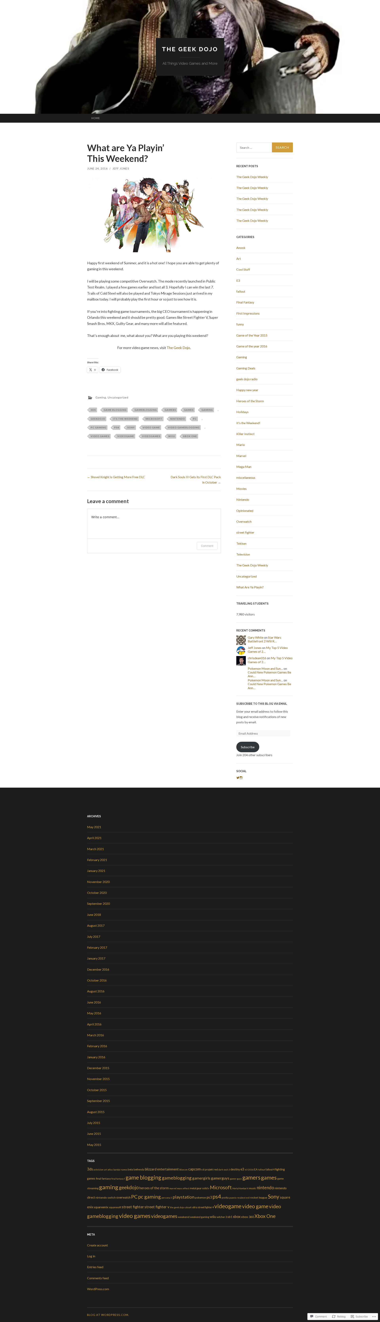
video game (151, 427)
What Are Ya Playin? (250, 587)
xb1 (229, 1217)
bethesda (139, 1169)
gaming (207, 409)
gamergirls (201, 1178)
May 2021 (94, 827)
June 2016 (94, 1002)
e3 (242, 1169)
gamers (170, 409)
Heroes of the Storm (250, 401)
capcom (194, 1169)
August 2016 (95, 991)
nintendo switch (106, 1197)
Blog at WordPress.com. (108, 1314)
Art (238, 258)
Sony (131, 427)
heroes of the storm (154, 1188)
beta (130, 1169)
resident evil (243, 1197)
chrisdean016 (257, 658)
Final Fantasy (245, 302)
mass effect (183, 1188)
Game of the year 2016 (251, 346)
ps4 (116, 427)
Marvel (241, 456)
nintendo (177, 418)
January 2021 (96, 870)
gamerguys (220, 1178)
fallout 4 (270, 1169)
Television (243, 554)
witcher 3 (222, 1217)
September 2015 (98, 1101)
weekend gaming (199, 1217)
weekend (183, 1217)
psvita (225, 1197)
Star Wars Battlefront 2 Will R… (264, 639)
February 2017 (97, 947)
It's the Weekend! (248, 423)
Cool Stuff (243, 269)
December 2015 (98, 1068)
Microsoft (154, 418)
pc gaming (98, 427)
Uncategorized (118, 397)
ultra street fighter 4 (203, 1207)
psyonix (232, 1197)
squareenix (101, 1207)
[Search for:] (264, 147)
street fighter (245, 532)
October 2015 (97, 1090)
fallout (240, 291)
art (105, 1169)
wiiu (171, 436)
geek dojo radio (246, 379)
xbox (236, 1216)
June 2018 (94, 914)
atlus (110, 1169)
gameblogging (146, 409)
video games (100, 436)
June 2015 (94, 1133)
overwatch (123, 1197)
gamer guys (236, 1178)
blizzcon (183, 1169)
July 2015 (93, 1123)
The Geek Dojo (190, 49)
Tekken (241, 543)
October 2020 (97, 892)
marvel (173, 1188)
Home (95, 118)
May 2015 (94, 1145)
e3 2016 (249, 1169)
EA (256, 1169)
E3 (238, 280)
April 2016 (94, 1024)
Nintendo (242, 499)
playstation (183, 1197)
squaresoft (115, 1207)
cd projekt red (209, 1169)
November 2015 (98, 1079)
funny (240, 324)
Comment (207, 545)
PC (195, 418)
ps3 (209, 1197)
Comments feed (98, 1278)
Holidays (242, 412)
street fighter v (156, 1206)
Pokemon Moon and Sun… (265, 668)
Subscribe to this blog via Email (261, 703)
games (189, 409)
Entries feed (95, 1267)
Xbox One (190, 436)
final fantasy (103, 1178)
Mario (240, 445)
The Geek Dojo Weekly (252, 177)
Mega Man (243, 466)
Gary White (255, 637)
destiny (235, 1169)
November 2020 (98, 882)
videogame (125, 436)
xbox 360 (247, 1217)
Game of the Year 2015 (251, 335)
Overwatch (244, 521)
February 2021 (97, 860)
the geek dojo (177, 1207)
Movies (241, 488)
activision (98, 1169)
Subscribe (248, 747)
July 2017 (93, 936)
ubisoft (188, 1207)
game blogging (115, 409)
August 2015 (95, 1112)
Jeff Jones (120, 168)
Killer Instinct (245, 434)
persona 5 (167, 1197)
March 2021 (95, 849)
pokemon (200, 1197)
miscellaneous (245, 477)
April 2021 (94, 838)
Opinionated (244, 510)
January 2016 (96, 1057)
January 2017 (96, 958)
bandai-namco (120, 1169)
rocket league (258, 1197)
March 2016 (95, 1035)
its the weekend (125, 418)
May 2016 (94, 1013)
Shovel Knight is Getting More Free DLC (116, 477)
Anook (240, 247)
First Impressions (248, 313)
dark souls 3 (224, 1169)
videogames (151, 436)
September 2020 (98, 903)
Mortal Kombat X (240, 1188)
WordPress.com (98, 1289)
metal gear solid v (199, 1188)
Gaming (100, 397)
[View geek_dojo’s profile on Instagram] (241, 777)
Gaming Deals (245, 368)
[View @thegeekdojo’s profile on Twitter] (237, 777)
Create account (97, 1245)
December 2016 (98, 969)
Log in (91, 1256)
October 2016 (97, 980)
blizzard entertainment (162, 1169)
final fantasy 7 (118, 1178)
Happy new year (247, 390)
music (252, 1188)
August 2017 (95, 925)
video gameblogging (184, 427)
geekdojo (98, 418)
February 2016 (97, 1046)
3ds (93, 409)
